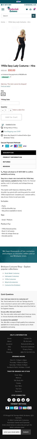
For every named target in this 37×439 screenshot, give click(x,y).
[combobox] (18, 16)
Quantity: (4, 107)
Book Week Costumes (12, 273)
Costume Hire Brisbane (12, 285)
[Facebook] (9, 400)
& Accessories (13, 282)
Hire (3, 94)
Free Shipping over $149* (12, 131)
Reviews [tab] (6, 166)
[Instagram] (14, 400)
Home (3, 22)
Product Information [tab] (12, 157)
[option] (18, 1)
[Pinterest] (18, 400)
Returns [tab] (6, 162)
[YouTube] (23, 400)
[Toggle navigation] (3, 9)
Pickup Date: (5, 99)
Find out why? (5, 86)
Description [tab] (8, 153)
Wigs (6, 282)
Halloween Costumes (12, 276)
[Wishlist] (27, 9)
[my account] (30, 9)
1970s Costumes (10, 279)
